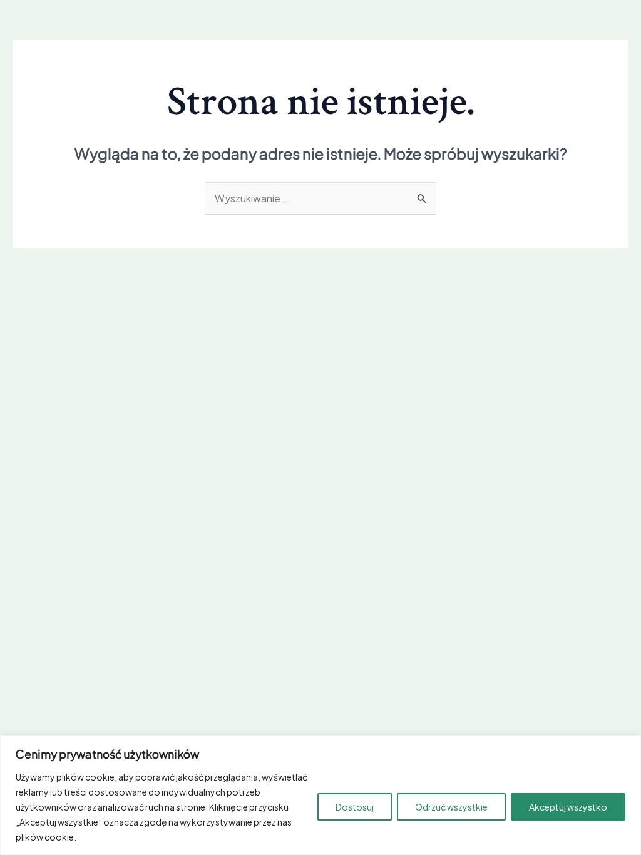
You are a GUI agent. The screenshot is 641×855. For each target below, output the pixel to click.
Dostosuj (355, 806)
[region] (320, 795)
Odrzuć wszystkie (451, 806)
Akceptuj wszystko (568, 806)
